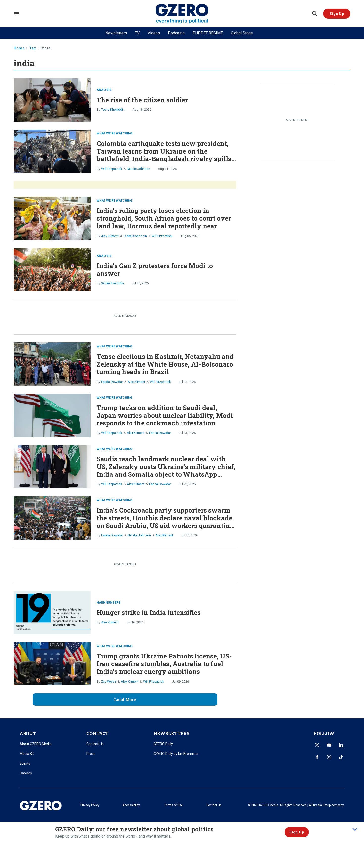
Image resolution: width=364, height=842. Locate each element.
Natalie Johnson (138, 169)
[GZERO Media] (182, 14)
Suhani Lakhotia (112, 283)
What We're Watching (114, 133)
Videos (154, 33)
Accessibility (131, 805)
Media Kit (27, 754)
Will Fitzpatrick (111, 169)
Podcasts (176, 33)
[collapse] (354, 829)
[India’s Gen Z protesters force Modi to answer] (52, 269)
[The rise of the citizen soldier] (52, 99)
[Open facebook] (317, 757)
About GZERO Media (36, 744)
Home (19, 48)
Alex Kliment (110, 236)
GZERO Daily (163, 744)
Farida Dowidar (112, 382)
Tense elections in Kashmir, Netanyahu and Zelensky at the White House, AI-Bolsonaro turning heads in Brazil (165, 364)
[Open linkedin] (341, 745)
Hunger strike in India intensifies (149, 612)
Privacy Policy (89, 805)
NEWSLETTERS (171, 733)
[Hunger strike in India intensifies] (52, 611)
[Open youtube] (329, 745)
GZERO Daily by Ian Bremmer (176, 754)
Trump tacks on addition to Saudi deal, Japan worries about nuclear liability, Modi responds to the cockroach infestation (165, 415)
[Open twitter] (317, 745)
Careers (26, 773)
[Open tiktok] (341, 757)
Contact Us (95, 744)
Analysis (104, 90)
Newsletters (116, 33)
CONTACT (97, 733)
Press (90, 754)
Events (25, 763)
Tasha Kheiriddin (113, 109)
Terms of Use (173, 805)
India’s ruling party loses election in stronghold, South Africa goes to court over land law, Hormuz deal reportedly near (164, 218)
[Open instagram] (329, 757)
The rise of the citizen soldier (142, 100)
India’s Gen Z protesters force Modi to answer (155, 270)
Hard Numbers (108, 602)
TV (137, 33)
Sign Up (296, 832)
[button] (336, 14)
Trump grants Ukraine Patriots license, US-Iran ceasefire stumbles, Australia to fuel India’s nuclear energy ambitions (164, 664)
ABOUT (28, 733)
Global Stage (242, 33)
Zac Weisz (108, 681)
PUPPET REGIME (208, 33)
